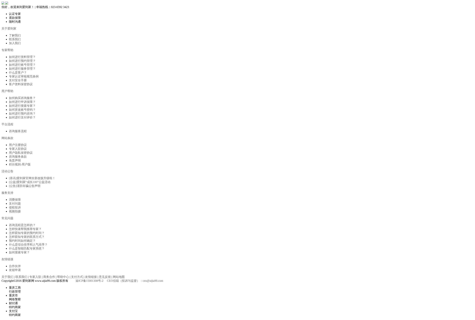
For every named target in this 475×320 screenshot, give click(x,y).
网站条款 (7, 138)
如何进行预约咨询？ (22, 113)
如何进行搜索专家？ (22, 105)
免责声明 (15, 160)
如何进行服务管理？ (22, 68)
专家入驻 (35, 276)
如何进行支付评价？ (22, 117)
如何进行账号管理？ (22, 64)
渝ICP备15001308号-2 (89, 280)
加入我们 (15, 43)
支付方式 (77, 276)
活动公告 (7, 171)
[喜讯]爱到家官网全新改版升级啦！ (32, 178)
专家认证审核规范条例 (24, 76)
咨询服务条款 (18, 156)
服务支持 (7, 192)
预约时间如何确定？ (22, 240)
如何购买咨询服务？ (22, 97)
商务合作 (49, 276)
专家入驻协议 (18, 148)
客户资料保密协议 (21, 84)
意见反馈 (105, 276)
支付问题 (15, 203)
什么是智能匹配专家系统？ (27, 248)
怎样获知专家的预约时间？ (27, 232)
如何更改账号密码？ (22, 109)
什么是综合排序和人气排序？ (28, 244)
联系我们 (15, 39)
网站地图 (119, 276)
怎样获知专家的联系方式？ (27, 236)
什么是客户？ (18, 72)
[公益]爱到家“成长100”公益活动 (29, 182)
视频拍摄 (15, 211)
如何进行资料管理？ (22, 56)
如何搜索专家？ (19, 252)
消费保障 (15, 199)
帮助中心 (63, 276)
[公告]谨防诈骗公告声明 (24, 185)
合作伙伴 (15, 266)
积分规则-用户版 (20, 164)
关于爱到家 (8, 28)
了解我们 (15, 35)
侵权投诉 (15, 207)
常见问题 (7, 218)
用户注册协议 (18, 144)
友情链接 (7, 259)
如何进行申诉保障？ (22, 101)
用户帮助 (7, 91)
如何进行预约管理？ (22, 60)
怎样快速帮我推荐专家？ (25, 229)
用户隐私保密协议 (21, 152)
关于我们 (7, 276)
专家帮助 (7, 50)
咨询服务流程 (18, 131)
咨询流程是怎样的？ (22, 225)
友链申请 (15, 270)
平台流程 (7, 124)
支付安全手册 (18, 80)
